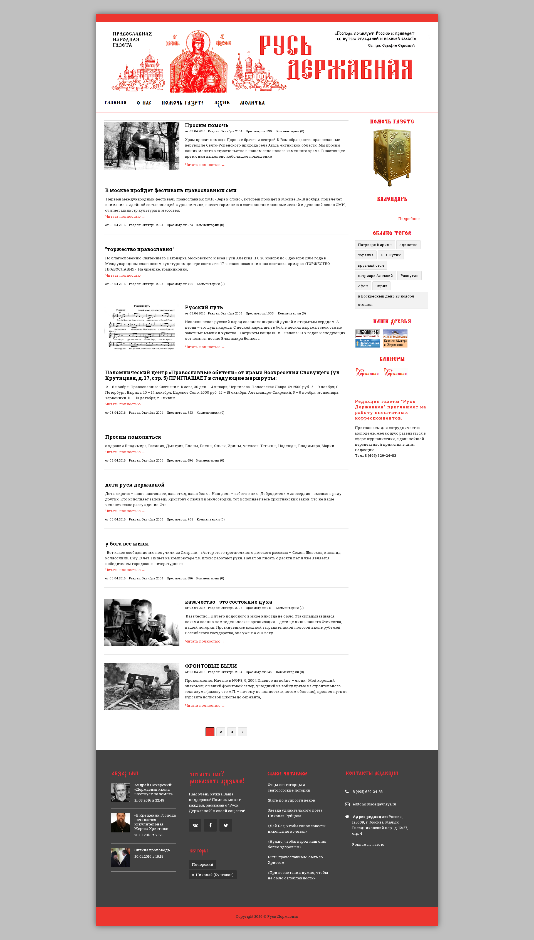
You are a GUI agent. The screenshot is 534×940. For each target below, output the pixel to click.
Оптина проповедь (152, 849)
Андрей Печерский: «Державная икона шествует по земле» (153, 789)
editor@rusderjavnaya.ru (374, 804)
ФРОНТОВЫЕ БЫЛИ (211, 666)
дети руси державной (135, 484)
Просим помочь (207, 125)
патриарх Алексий (375, 275)
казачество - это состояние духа (228, 601)
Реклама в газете (368, 844)
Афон (363, 285)
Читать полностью (205, 164)
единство (408, 244)
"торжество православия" (139, 249)
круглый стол (371, 265)
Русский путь (204, 307)
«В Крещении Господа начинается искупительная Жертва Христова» (155, 822)
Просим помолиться (133, 436)
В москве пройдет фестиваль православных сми (171, 190)
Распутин (409, 275)
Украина (366, 254)
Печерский (202, 864)
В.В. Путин (391, 254)
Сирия (381, 285)
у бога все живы (127, 543)
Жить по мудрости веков (291, 800)
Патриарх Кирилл (375, 244)
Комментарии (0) (290, 131)
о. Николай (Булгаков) (213, 874)
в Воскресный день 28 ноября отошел (386, 300)
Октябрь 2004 (231, 131)
